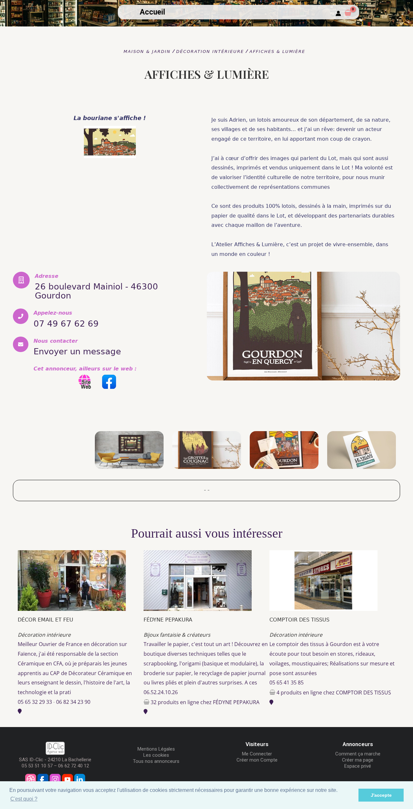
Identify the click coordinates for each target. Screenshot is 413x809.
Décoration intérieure (44, 634)
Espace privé (357, 766)
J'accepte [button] (381, 795)
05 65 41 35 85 (286, 682)
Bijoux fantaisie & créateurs (177, 634)
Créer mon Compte (257, 760)
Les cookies (156, 755)
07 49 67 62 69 (66, 324)
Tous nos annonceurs (156, 761)
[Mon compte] (338, 13)
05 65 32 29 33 (35, 701)
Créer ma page (357, 760)
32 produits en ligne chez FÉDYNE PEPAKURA (205, 702)
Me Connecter (257, 754)
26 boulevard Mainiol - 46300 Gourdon (96, 291)
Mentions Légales (156, 749)
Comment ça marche (357, 754)
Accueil (152, 12)
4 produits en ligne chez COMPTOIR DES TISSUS (334, 692)
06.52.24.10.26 (161, 692)
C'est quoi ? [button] (23, 799)
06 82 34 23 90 (73, 701)
